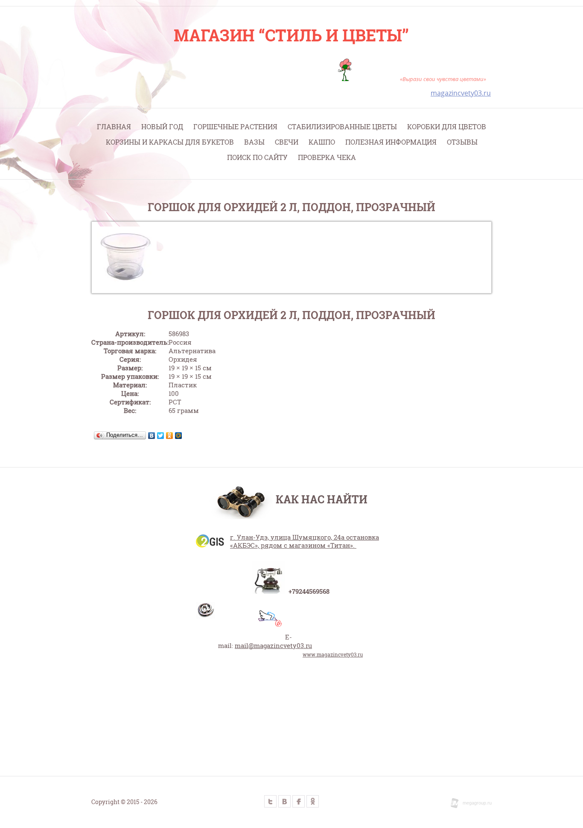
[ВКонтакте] (151, 435)
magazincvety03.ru (461, 93)
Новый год (162, 126)
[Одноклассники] (169, 435)
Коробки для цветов (446, 126)
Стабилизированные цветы (342, 126)
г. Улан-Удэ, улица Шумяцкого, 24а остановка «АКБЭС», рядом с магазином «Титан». (304, 541)
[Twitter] (160, 435)
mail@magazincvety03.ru (273, 645)
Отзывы (462, 141)
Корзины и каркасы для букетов (170, 141)
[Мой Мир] (178, 435)
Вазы (254, 141)
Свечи (286, 141)
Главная (114, 126)
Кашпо (322, 141)
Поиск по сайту (257, 157)
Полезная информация (391, 141)
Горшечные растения (235, 126)
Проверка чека (327, 157)
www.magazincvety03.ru (333, 654)
